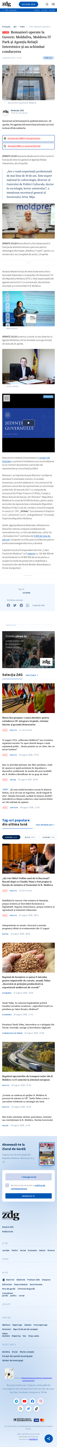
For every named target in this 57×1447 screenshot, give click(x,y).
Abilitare (6, 1325)
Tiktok (36, 1409)
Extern (42, 1250)
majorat (31, 553)
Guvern (26, 593)
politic (13, 1295)
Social (13, 780)
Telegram (16, 1401)
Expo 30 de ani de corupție (25, 1329)
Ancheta (6, 1351)
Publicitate (7, 1231)
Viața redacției (21, 1284)
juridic (5, 1295)
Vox (24, 1336)
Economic (7, 993)
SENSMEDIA (33, 1439)
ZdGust (6, 1304)
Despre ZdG (8, 1227)
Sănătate (20, 1279)
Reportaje (17, 1325)
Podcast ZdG (33, 1279)
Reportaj (16, 1336)
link (9, 654)
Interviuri (6, 1329)
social (21, 1295)
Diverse (51, 1250)
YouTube (24, 1401)
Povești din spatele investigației (17, 1356)
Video (5, 1259)
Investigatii (9, 1344)
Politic (22, 27)
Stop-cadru (33, 1336)
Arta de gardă (8, 1288)
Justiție (14, 807)
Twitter (28, 1409)
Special (6, 1317)
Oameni (27, 1325)
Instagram (40, 1401)
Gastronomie (36, 1284)
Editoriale (7, 1284)
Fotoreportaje (40, 1325)
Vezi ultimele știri (44, 825)
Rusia (30, 837)
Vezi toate (31, 675)
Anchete (6, 1336)
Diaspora (46, 1279)
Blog (5, 1272)
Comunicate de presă (12, 1033)
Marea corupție (27, 1351)
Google (20, 1409)
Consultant (7, 1293)
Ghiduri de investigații (12, 1360)
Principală (6, 27)
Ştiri (15, 27)
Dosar (15, 1351)
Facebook (32, 1401)
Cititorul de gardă (26, 1288)
